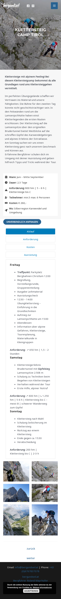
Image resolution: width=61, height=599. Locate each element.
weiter (31, 558)
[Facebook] (28, 5)
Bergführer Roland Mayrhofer (30, 580)
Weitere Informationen (42, 587)
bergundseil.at (30, 576)
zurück (31, 548)
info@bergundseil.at (26, 567)
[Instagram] (33, 5)
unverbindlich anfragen (22, 221)
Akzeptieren (31, 590)
